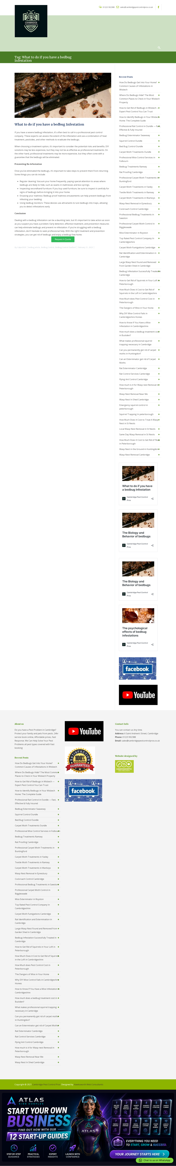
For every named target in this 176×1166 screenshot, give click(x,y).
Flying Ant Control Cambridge (133, 379)
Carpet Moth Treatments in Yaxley (136, 186)
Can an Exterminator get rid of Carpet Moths (137, 361)
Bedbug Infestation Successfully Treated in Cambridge (140, 273)
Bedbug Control (47, 247)
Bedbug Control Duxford (65, 247)
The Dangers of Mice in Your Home (136, 307)
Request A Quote (63, 239)
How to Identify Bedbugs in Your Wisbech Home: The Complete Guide (139, 119)
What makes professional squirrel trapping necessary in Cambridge (135, 342)
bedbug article (34, 247)
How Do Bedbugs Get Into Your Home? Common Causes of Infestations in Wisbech (138, 86)
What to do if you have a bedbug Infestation (49, 124)
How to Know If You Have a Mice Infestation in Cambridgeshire (134, 324)
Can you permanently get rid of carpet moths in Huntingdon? (137, 352)
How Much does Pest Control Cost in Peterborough (137, 300)
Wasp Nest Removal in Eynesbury (135, 203)
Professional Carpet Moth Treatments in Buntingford (139, 179)
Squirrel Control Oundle (130, 140)
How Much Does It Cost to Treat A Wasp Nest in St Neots (138, 421)
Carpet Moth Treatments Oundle (135, 152)
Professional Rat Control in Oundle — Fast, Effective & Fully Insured (140, 128)
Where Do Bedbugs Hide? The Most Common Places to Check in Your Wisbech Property (139, 99)
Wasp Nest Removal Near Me (133, 394)
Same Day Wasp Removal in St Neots (137, 434)
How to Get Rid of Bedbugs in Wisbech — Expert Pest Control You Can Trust (139, 109)
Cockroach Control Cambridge (133, 209)
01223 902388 (108, 7)
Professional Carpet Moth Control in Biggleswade (137, 225)
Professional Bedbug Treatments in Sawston (136, 216)
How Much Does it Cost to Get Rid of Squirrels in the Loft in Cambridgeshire (138, 291)
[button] (154, 1160)
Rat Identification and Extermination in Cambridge (137, 255)
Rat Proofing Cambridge (131, 172)
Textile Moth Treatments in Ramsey (136, 192)
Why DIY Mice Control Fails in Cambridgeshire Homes (133, 315)
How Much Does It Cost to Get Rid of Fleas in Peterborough (139, 442)
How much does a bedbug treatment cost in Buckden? (139, 333)
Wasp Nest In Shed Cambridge (134, 399)
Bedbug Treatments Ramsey (133, 166)
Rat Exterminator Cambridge (133, 368)
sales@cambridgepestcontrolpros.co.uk (136, 7)
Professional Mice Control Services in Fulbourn (137, 159)
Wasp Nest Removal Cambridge (134, 454)
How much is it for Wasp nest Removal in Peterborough (139, 386)
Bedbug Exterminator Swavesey (134, 135)
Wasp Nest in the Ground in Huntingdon (138, 449)
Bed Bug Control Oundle (131, 146)
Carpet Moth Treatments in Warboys (137, 198)
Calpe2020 (21, 247)
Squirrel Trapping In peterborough (136, 414)
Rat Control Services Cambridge (134, 373)
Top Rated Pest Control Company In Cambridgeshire (136, 240)
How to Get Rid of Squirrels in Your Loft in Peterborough (139, 282)
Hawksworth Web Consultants (88, 1084)
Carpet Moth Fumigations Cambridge (137, 247)
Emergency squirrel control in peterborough (133, 407)
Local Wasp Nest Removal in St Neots (137, 429)
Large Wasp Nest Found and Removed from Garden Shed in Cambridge (137, 264)
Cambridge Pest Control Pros (46, 1084)
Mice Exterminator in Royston (133, 232)
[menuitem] (18, 41)
